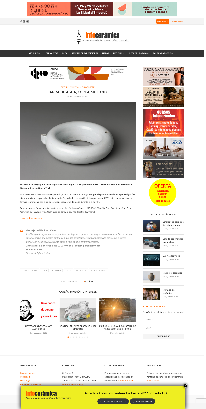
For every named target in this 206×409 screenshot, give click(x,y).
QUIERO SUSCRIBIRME (142, 401)
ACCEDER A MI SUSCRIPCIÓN (113, 401)
